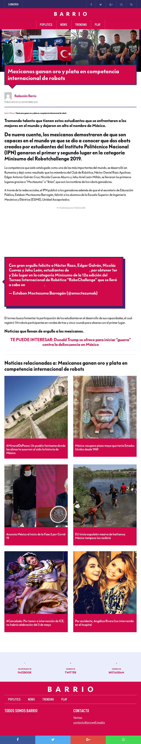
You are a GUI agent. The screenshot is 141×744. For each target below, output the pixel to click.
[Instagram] (121, 4)
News (12, 113)
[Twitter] (101, 4)
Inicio (6, 113)
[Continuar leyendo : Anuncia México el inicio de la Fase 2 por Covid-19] (36, 495)
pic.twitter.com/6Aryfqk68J (70, 285)
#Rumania (35, 285)
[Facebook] (91, 4)
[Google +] (111, 4)
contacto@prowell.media (89, 722)
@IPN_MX (79, 270)
